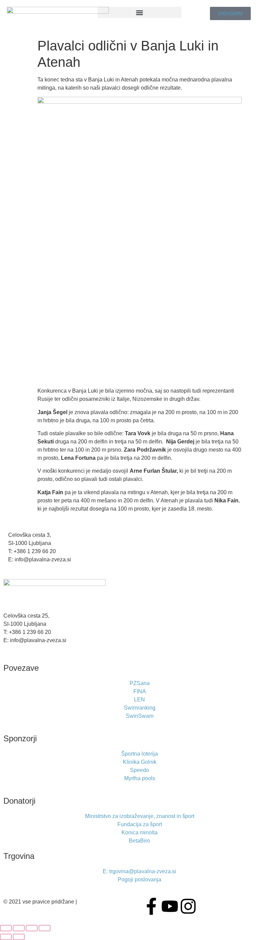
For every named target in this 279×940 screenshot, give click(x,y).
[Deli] (31, 928)
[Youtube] (169, 906)
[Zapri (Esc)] (44, 928)
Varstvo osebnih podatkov (36, 910)
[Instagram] (188, 906)
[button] (140, 12)
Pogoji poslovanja (100, 902)
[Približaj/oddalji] (6, 928)
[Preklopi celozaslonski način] (18, 928)
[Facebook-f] (151, 906)
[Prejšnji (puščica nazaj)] (6, 937)
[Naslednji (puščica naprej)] (18, 937)
